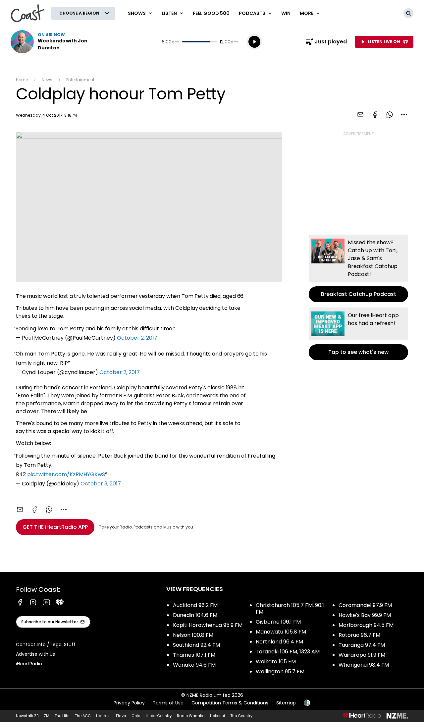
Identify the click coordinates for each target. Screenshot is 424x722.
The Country (241, 715)
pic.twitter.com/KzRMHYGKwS (66, 474)
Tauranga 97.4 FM (362, 645)
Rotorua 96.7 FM (359, 635)
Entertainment (80, 80)
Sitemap (286, 702)
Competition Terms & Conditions (229, 702)
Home (22, 80)
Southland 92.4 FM (196, 645)
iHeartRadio (29, 663)
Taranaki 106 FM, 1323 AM (288, 651)
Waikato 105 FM (276, 661)
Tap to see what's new (358, 333)
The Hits (62, 715)
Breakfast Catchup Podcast (358, 268)
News (47, 80)
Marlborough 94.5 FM (366, 625)
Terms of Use (168, 702)
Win (286, 13)
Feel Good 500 (211, 13)
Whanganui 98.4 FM (364, 665)
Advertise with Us (35, 654)
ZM (46, 715)
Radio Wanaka (191, 715)
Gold (136, 715)
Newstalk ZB (27, 715)
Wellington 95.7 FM (280, 671)
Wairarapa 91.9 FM (362, 655)
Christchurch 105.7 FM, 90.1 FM (290, 608)
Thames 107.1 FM (194, 655)
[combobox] (404, 115)
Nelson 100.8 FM (193, 635)
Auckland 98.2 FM (195, 605)
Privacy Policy (129, 702)
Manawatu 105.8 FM (281, 632)
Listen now (53, 41)
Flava (121, 715)
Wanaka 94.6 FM (194, 665)
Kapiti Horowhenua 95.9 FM (207, 625)
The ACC (83, 715)
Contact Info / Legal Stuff (46, 644)
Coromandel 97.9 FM (365, 605)
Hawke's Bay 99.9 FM (365, 615)
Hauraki (103, 715)
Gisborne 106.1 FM (278, 622)
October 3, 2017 (100, 483)
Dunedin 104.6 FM (195, 615)
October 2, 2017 (137, 338)
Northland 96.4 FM (279, 641)
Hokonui (217, 715)
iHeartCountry (159, 715)
